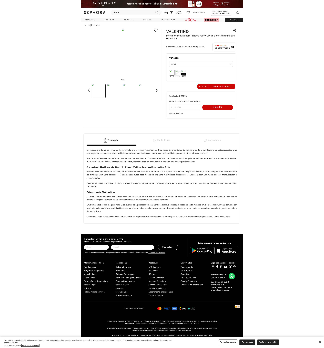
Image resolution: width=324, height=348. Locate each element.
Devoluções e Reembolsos (96, 281)
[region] (162, 342)
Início (87, 25)
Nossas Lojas (90, 285)
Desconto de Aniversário (192, 285)
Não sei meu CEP (176, 114)
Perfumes (95, 25)
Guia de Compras (156, 278)
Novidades (153, 271)
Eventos (119, 288)
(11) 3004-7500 (218, 278)
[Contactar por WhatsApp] (232, 276)
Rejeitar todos (247, 342)
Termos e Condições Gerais (128, 278)
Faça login (216, 13)
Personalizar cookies (125, 281)
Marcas (234, 20)
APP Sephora (154, 267)
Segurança (120, 271)
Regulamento (187, 267)
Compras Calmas (156, 296)
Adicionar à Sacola (221, 87)
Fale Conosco (90, 267)
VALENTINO (177, 32)
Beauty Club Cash (189, 281)
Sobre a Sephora (123, 267)
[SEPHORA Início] (94, 12)
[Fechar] (320, 342)
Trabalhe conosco (124, 296)
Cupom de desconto (157, 285)
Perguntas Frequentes (94, 271)
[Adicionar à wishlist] (156, 30)
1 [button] (122, 79)
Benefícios (185, 274)
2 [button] (123, 79)
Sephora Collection (157, 281)
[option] (99, 91)
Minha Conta (89, 278)
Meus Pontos (187, 271)
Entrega (87, 288)
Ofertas (151, 274)
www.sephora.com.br (152, 321)
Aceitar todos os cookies (268, 342)
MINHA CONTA (199, 12)
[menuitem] (90, 20)
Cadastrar (168, 247)
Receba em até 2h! (157, 288)
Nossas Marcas (122, 285)
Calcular (217, 107)
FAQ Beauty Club (188, 278)
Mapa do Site (122, 292)
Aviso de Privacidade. (156, 253)
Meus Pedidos (90, 274)
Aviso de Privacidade (125, 274)
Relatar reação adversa (94, 292)
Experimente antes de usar (160, 292)
